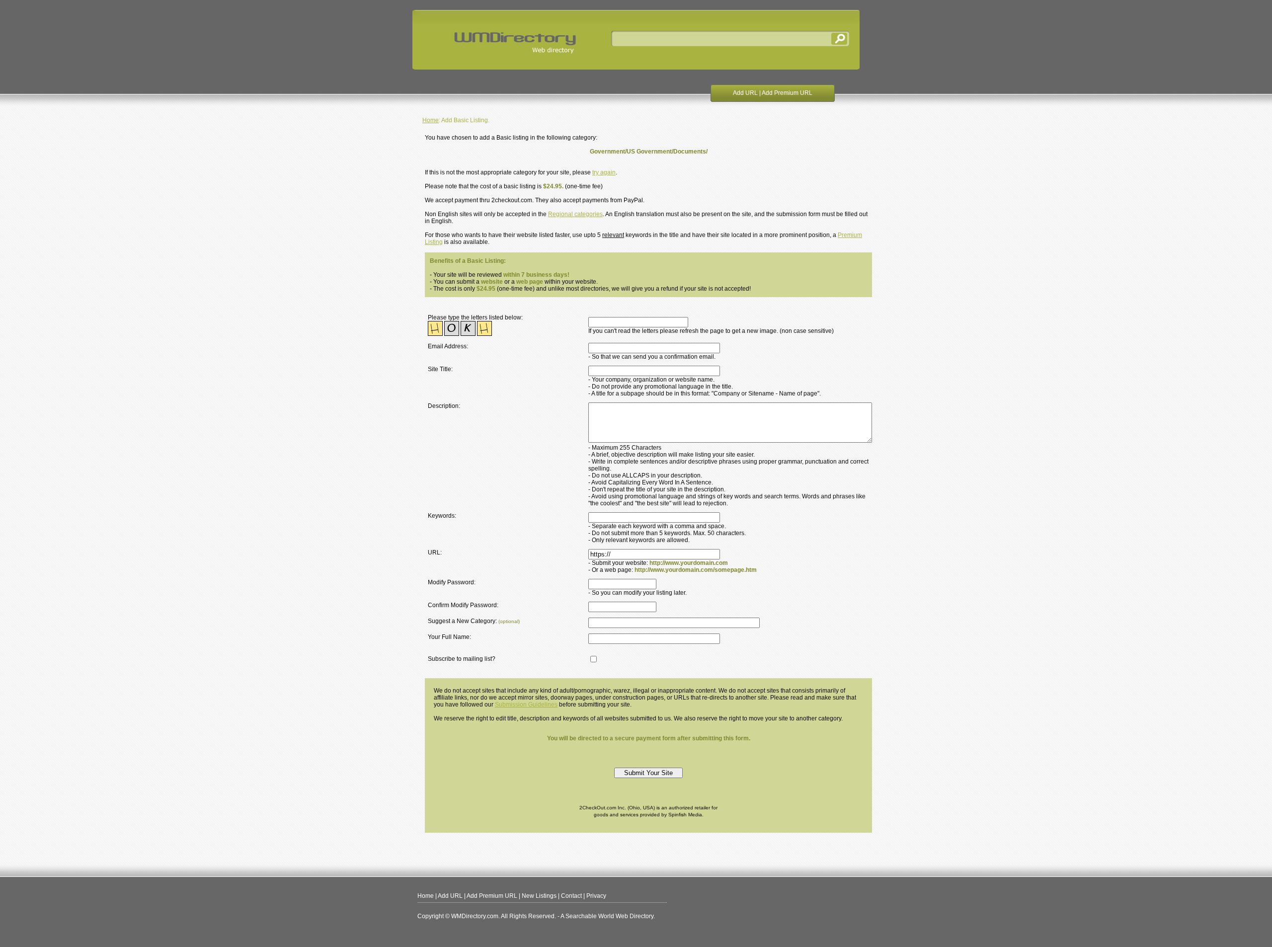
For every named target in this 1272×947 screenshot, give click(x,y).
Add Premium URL (787, 92)
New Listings (539, 895)
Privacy (596, 895)
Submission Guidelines (526, 704)
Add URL (745, 92)
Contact (571, 895)
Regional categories (575, 214)
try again (604, 172)
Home (430, 120)
